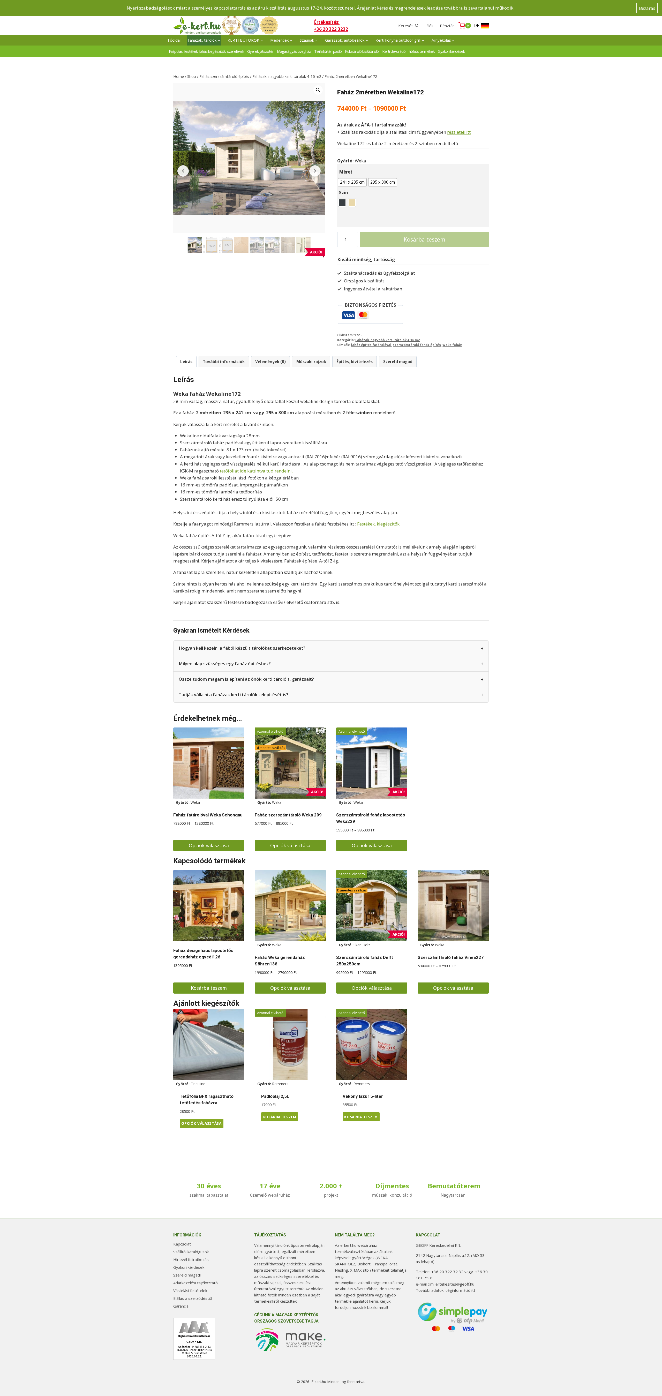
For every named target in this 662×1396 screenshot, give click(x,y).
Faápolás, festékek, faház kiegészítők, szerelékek (206, 51)
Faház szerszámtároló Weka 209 (288, 814)
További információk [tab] (224, 361)
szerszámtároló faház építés (417, 345)
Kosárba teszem (424, 239)
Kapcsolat (182, 1244)
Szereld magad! (187, 1275)
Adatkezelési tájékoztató (195, 1282)
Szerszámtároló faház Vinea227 (451, 957)
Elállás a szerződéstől (192, 1298)
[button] (318, 90)
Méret (345, 172)
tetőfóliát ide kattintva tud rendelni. (256, 471)
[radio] (352, 182)
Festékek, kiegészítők (378, 524)
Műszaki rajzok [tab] (311, 361)
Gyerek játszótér (260, 51)
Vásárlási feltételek (190, 1290)
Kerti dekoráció (393, 51)
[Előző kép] (183, 171)
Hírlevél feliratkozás (191, 1259)
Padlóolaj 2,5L (275, 1096)
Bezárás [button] (647, 8)
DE (476, 25)
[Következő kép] (315, 171)
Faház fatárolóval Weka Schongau (208, 814)
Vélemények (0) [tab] (270, 361)
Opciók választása (209, 845)
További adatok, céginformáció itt (445, 1290)
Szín (343, 193)
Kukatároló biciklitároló (362, 51)
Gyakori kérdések (451, 51)
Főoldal (174, 40)
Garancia (181, 1306)
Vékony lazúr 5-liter (363, 1096)
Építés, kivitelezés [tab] (354, 361)
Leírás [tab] (186, 361)
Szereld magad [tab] (397, 361)
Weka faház (452, 345)
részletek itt (459, 132)
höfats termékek (421, 51)
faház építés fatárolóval (371, 345)
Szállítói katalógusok (191, 1251)
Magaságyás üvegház (294, 51)
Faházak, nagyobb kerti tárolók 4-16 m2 (387, 340)
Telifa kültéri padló (328, 51)
